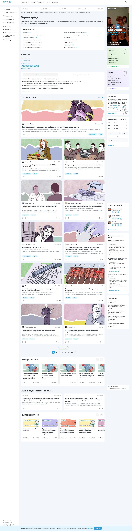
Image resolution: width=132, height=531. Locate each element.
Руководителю (92, 134)
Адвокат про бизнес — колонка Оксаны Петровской (116, 241)
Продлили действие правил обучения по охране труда (40, 79)
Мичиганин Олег (29, 285)
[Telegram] (4, 525)
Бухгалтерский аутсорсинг (114, 78)
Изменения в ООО (112, 56)
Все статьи (100, 97)
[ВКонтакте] (13, 525)
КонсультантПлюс (112, 76)
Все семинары (111, 113)
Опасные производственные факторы (32, 35)
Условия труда (67, 44)
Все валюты (111, 145)
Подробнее (90, 528)
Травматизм (67, 42)
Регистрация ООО (112, 54)
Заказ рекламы (112, 84)
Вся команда (111, 229)
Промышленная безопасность (30, 44)
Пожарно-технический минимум (31, 39)
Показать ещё (62, 348)
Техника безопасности (69, 39)
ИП (48, 2)
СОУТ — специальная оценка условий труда (75, 35)
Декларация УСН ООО (113, 58)
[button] (118, 26)
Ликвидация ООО (112, 62)
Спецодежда (67, 37)
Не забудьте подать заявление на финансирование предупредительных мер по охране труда (51, 81)
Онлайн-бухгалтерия (113, 80)
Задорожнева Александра (74, 203)
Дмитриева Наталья (30, 244)
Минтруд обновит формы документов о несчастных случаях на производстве (47, 83)
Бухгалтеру (25, 2)
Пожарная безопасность (29, 37)
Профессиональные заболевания (31, 47)
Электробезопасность (69, 47)
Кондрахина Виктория (30, 327)
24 (65, 352)
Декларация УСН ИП (113, 60)
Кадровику (41, 2)
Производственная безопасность (31, 42)
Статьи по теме (25, 60)
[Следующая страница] (75, 352)
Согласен (98, 528)
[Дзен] (10, 525)
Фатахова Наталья (72, 244)
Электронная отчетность (114, 82)
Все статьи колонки (114, 254)
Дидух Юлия (70, 285)
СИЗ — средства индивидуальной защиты (74, 32)
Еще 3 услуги (111, 88)
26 (72, 352)
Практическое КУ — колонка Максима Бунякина (117, 275)
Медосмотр (25, 32)
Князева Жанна (71, 327)
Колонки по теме (25, 68)
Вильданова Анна (29, 203)
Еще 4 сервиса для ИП (113, 66)
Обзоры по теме (25, 63)
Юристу (33, 2)
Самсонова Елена (71, 161)
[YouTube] (7, 525)
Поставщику (55, 2)
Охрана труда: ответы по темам (30, 65)
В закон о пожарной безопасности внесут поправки (40, 86)
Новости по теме (25, 58)
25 (69, 352)
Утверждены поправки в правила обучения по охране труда (42, 88)
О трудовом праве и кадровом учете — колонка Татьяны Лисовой (117, 259)
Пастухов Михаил (29, 123)
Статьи (100, 134)
